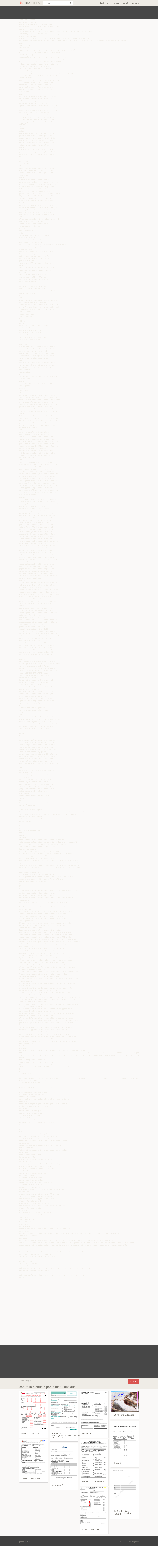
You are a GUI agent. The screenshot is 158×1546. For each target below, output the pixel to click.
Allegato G (117, 1463)
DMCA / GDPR (125, 1541)
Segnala (135, 1541)
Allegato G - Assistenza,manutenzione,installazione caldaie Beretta (67, 1435)
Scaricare (133, 1381)
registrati (115, 3)
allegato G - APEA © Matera (93, 1481)
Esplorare (104, 3)
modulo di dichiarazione (30, 1478)
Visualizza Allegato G (90, 1529)
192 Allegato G (57, 1485)
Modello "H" (86, 1433)
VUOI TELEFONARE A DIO (123, 1415)
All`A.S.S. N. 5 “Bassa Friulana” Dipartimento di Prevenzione (122, 1513)
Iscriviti (125, 3)
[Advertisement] (79, 12)
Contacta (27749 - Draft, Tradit (32, 1433)
